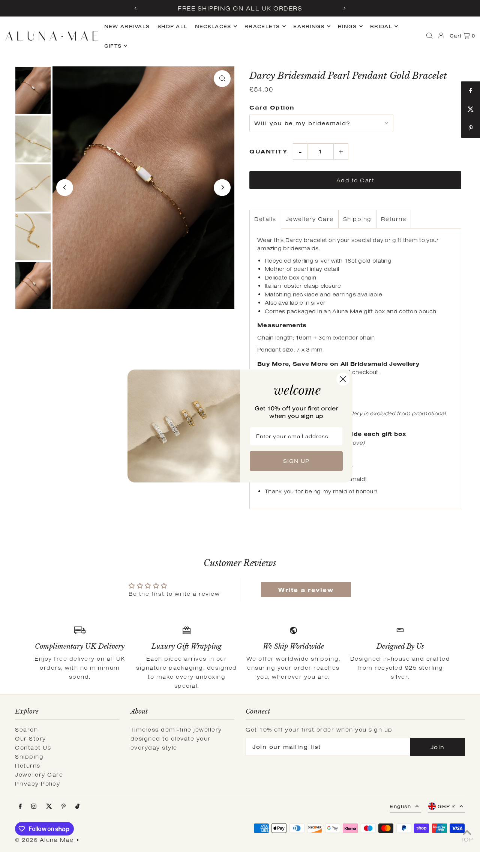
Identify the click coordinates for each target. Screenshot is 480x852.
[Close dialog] (343, 379)
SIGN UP (296, 461)
